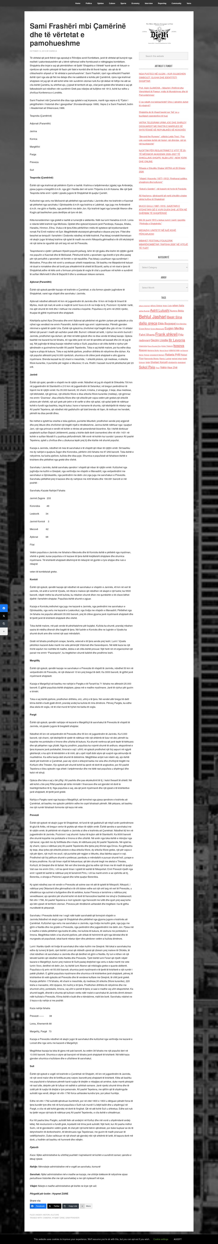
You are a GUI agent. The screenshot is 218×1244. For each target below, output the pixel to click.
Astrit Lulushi (159, 310)
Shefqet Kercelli (159, 362)
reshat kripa (177, 358)
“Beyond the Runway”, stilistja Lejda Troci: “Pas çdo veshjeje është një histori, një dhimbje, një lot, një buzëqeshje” (162, 140)
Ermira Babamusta (157, 328)
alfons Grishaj (156, 305)
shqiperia (172, 362)
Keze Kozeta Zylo (154, 346)
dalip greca (148, 323)
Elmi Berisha (181, 323)
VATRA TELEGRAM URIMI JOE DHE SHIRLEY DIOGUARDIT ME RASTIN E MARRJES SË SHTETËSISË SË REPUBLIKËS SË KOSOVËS (162, 126)
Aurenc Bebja (177, 310)
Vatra (163, 367)
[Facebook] (4, 608)
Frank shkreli (166, 334)
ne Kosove (184, 350)
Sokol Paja (147, 366)
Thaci (158, 367)
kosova (179, 345)
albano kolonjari (144, 306)
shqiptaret (182, 362)
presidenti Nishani (157, 355)
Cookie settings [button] (160, 1239)
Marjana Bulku (153, 350)
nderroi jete (174, 350)
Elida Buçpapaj (167, 323)
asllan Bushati (144, 311)
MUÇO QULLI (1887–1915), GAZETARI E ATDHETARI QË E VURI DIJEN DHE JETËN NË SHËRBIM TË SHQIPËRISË (163, 209)
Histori (46, 1214)
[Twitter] (4, 616)
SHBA (148, 362)
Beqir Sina (174, 317)
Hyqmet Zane (58, 1217)
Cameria (47, 1217)
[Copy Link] (4, 623)
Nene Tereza (144, 354)
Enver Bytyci (144, 328)
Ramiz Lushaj (165, 358)
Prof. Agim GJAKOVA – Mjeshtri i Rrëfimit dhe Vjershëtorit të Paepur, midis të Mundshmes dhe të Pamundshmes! (163, 91)
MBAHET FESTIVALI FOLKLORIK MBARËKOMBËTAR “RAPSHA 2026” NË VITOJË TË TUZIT (163, 244)
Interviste (143, 346)
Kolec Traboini (167, 346)
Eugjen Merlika (174, 328)
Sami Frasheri (72, 1217)
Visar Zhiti (172, 367)
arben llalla (178, 305)
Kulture (55, 1214)
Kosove (143, 350)
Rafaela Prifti (172, 354)
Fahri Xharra (147, 334)
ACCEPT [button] (178, 1239)
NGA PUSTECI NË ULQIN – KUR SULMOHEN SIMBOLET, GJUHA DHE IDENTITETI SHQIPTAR (162, 77)
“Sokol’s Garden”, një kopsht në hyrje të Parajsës (162, 188)
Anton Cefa (167, 305)
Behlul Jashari (152, 316)
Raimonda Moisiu (151, 358)
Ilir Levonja (177, 339)
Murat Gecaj (164, 350)
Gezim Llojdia (159, 340)
